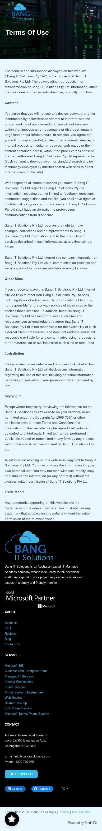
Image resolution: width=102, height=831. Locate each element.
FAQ (8, 628)
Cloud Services (15, 687)
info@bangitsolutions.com (32, 756)
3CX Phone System (18, 708)
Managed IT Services (19, 676)
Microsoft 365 (14, 666)
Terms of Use (81, 812)
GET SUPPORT (21, 774)
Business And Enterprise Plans (26, 671)
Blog (8, 639)
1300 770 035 (24, 762)
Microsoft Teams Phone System (27, 714)
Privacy (64, 812)
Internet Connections (19, 681)
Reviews (10, 633)
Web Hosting (13, 697)
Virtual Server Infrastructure (24, 692)
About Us (11, 623)
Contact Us (12, 644)
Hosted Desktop (16, 703)
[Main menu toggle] (91, 12)
